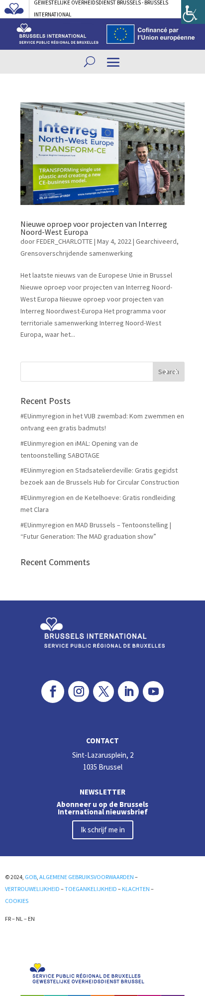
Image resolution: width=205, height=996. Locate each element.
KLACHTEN (136, 889)
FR (8, 918)
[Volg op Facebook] (52, 691)
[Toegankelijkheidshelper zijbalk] (193, 12)
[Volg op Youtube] (153, 691)
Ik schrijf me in (103, 829)
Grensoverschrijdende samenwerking (76, 253)
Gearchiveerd (156, 241)
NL (19, 918)
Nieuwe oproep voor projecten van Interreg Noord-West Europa (93, 228)
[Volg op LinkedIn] (128, 691)
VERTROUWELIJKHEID (32, 889)
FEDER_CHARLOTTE (64, 241)
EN (31, 918)
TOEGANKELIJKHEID (91, 889)
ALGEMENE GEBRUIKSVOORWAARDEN (86, 877)
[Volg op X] (103, 691)
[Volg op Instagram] (78, 691)
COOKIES (16, 900)
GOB (31, 877)
